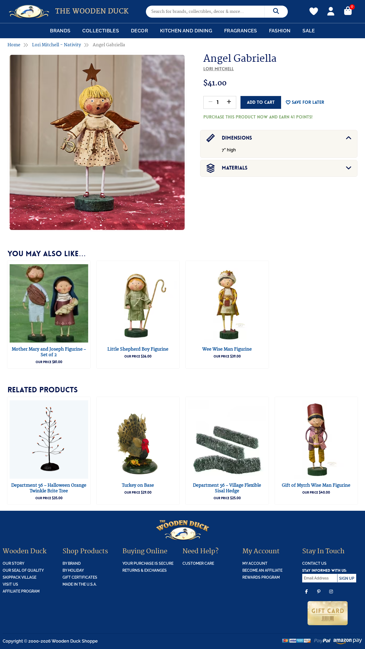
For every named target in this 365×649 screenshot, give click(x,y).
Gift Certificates (80, 577)
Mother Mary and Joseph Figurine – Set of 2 (49, 352)
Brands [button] (60, 30)
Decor (139, 30)
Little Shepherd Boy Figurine (137, 349)
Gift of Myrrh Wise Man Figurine (316, 485)
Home (13, 45)
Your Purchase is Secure (147, 563)
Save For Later (308, 102)
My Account (330, 10)
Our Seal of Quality (23, 570)
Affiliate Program (21, 591)
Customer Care (198, 563)
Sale (308, 30)
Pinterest (318, 595)
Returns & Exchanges (144, 570)
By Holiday (73, 570)
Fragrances (240, 30)
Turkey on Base (138, 485)
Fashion (280, 30)
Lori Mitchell (218, 69)
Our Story (13, 563)
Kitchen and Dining (186, 30)
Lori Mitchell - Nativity (56, 45)
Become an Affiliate (262, 570)
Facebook (306, 595)
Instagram (331, 595)
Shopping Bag (348, 10)
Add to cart (261, 102)
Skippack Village (19, 577)
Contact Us (314, 563)
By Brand (72, 563)
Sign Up (346, 578)
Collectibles (100, 30)
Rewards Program (261, 577)
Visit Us (10, 584)
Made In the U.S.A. (80, 584)
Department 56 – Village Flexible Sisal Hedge (227, 488)
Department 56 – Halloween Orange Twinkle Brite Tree (48, 488)
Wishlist (313, 8)
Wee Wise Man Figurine (227, 349)
